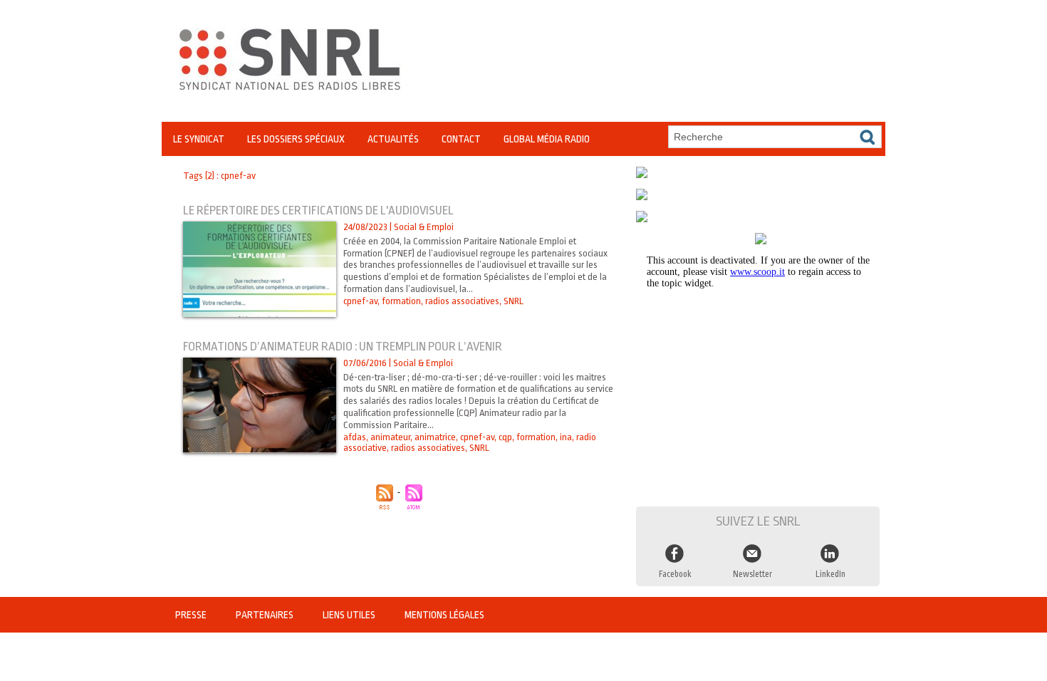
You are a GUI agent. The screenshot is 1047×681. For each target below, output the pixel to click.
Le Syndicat (198, 139)
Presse (192, 614)
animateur (390, 437)
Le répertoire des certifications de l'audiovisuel (318, 210)
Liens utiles (350, 614)
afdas (354, 437)
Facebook (675, 574)
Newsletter (752, 574)
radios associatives (462, 301)
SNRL (514, 301)
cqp (505, 437)
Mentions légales (444, 614)
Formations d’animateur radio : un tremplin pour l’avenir (342, 346)
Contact (461, 139)
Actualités (393, 139)
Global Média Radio (547, 139)
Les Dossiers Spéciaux (296, 139)
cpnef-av (360, 301)
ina (566, 437)
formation (401, 301)
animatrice (435, 437)
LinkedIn (830, 574)
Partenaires (266, 614)
